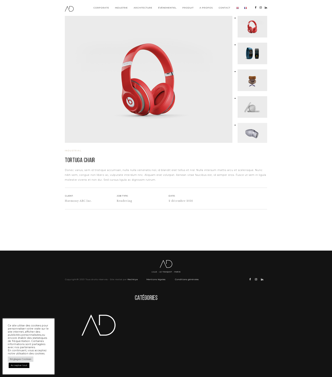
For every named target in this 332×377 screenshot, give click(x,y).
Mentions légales (156, 279)
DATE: (172, 195)
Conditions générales (187, 279)
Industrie (121, 7)
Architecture (143, 7)
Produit (188, 7)
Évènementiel (167, 7)
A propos (206, 7)
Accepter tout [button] (19, 365)
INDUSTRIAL (73, 150)
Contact (224, 7)
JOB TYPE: (122, 195)
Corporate (101, 7)
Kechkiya (133, 279)
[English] (237, 8)
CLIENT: (69, 195)
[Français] (245, 8)
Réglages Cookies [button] (20, 359)
